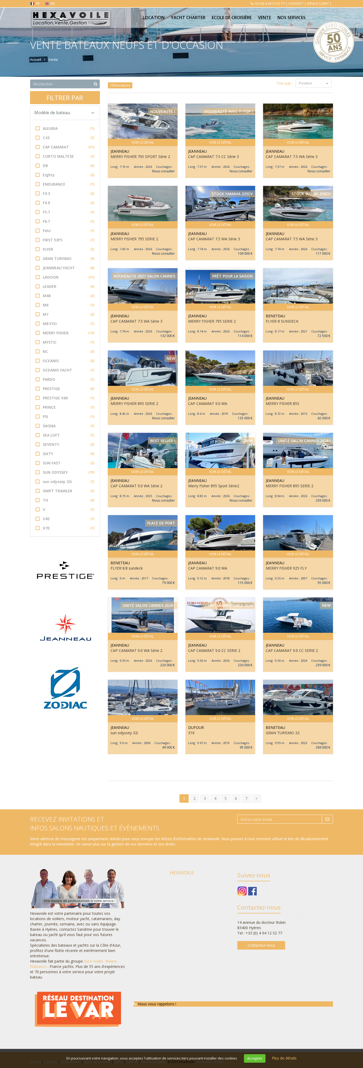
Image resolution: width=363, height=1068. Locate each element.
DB (68, 165)
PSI (68, 416)
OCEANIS (68, 360)
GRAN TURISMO (68, 258)
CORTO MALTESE (68, 156)
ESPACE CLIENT (318, 3)
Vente (264, 17)
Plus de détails (284, 1058)
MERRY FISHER (68, 332)
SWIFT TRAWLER (68, 490)
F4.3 (68, 193)
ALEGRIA (68, 128)
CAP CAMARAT (68, 146)
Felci (68, 230)
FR (38, 3)
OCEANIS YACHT (68, 370)
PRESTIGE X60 (68, 397)
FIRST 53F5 (68, 239)
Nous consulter (163, 171)
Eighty (68, 174)
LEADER (68, 286)
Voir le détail (143, 142)
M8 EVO (68, 323)
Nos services (291, 17)
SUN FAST (68, 462)
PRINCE (68, 407)
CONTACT (295, 3)
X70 (68, 528)
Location (153, 17)
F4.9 (68, 202)
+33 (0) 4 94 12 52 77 (269, 3)
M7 (68, 314)
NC (68, 351)
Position (306, 83)
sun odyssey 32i (68, 481)
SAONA (68, 425)
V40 (68, 518)
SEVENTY (68, 444)
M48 (68, 295)
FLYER (68, 249)
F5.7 (68, 212)
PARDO (68, 379)
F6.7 (68, 221)
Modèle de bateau (52, 113)
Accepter (254, 1058)
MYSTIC (68, 342)
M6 (68, 304)
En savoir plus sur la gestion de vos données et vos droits (125, 844)
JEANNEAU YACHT (68, 267)
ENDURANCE (68, 184)
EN (52, 3)
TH (68, 500)
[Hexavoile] (70, 13)
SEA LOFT (68, 435)
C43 (68, 137)
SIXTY (68, 453)
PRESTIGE (68, 388)
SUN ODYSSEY (68, 472)
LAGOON (68, 277)
